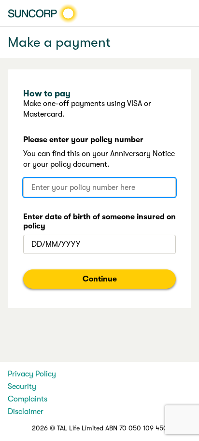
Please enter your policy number (83, 139)
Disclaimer (25, 411)
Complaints (27, 399)
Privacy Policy (32, 374)
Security (22, 386)
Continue (100, 279)
